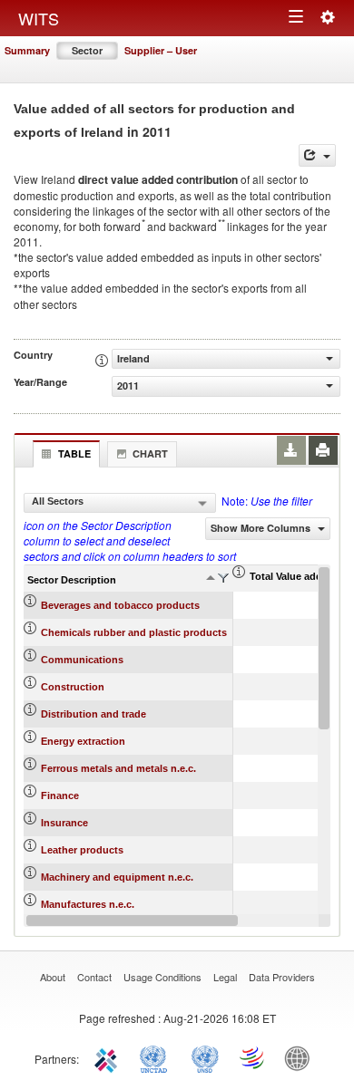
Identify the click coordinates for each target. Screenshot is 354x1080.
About (52, 976)
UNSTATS (205, 1057)
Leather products (82, 849)
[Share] (317, 155)
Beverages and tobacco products (120, 605)
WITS (38, 18)
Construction (72, 686)
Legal (225, 976)
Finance (60, 795)
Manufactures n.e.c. (87, 904)
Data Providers (282, 976)
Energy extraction (83, 741)
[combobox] (120, 503)
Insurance (64, 822)
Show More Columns (262, 528)
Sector (87, 50)
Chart (150, 453)
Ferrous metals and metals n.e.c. (118, 768)
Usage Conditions (162, 976)
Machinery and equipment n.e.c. (117, 877)
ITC (109, 1057)
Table (74, 453)
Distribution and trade (93, 714)
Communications (82, 659)
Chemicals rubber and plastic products (134, 632)
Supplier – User (160, 50)
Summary (27, 50)
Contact (94, 976)
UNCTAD (157, 1057)
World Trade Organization (253, 1057)
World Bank (301, 1057)
